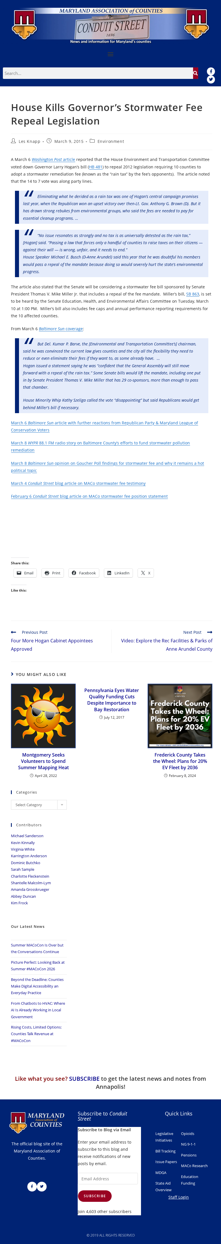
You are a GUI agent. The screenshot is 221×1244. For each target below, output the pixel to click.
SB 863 (192, 294)
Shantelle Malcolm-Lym (31, 882)
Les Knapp (29, 141)
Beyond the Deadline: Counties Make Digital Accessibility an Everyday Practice (37, 986)
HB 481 (95, 167)
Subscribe (95, 1196)
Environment (111, 141)
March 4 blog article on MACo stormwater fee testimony (78, 483)
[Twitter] (211, 79)
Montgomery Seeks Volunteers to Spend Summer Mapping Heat (43, 761)
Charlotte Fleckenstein (30, 876)
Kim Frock (19, 902)
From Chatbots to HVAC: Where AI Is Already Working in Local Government (38, 1010)
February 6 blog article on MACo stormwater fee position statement (89, 496)
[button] (110, 54)
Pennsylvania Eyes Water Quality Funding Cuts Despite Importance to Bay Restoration (111, 700)
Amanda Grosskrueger (30, 889)
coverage (61, 328)
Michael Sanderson (27, 835)
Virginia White (23, 849)
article (53, 159)
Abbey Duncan (23, 896)
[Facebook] (211, 71)
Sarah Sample (22, 869)
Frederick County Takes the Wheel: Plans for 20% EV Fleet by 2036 (180, 761)
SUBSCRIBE (84, 1078)
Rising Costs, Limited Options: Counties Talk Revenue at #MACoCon (36, 1034)
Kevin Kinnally (23, 842)
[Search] (195, 73)
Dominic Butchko (25, 862)
